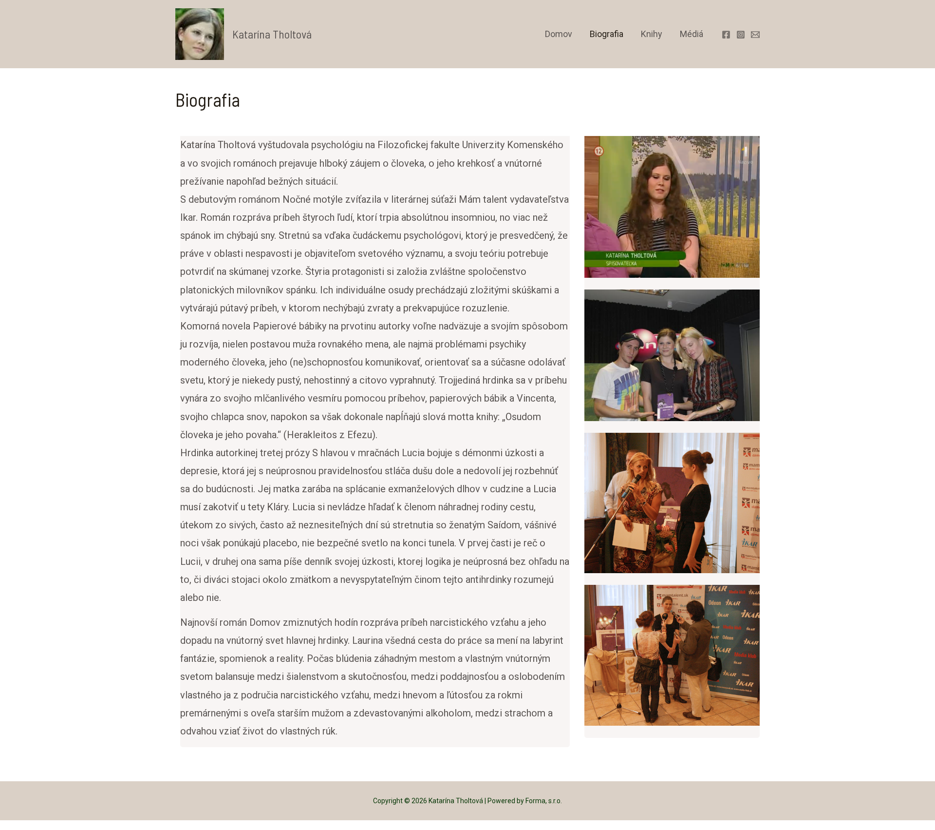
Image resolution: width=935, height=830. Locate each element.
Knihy (651, 34)
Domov (558, 34)
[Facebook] (726, 34)
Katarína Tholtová (272, 34)
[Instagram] (740, 34)
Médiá (691, 34)
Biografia (606, 34)
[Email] (755, 34)
